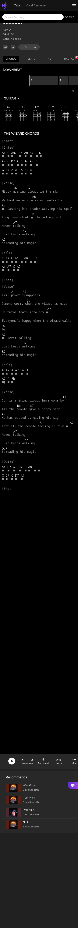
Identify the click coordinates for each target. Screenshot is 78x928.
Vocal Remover (36, 5)
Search (69, 17)
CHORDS (11, 58)
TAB (48, 58)
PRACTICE (69, 58)
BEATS (31, 58)
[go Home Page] (5, 5)
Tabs (17, 5)
